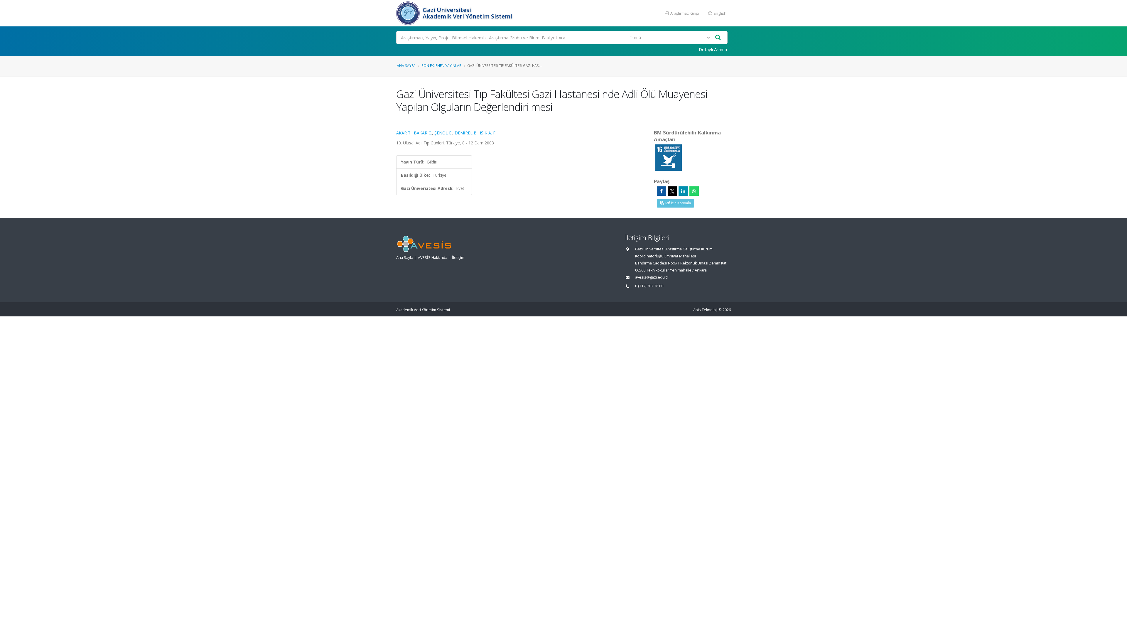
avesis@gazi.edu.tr (651, 277)
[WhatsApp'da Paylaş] (694, 191)
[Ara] (718, 37)
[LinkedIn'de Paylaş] (683, 191)
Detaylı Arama (713, 49)
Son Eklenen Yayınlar (441, 65)
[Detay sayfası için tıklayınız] (668, 157)
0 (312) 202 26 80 (649, 286)
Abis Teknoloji (705, 309)
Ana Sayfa (406, 65)
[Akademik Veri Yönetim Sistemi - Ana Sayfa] (408, 13)
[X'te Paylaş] (672, 191)
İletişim (458, 257)
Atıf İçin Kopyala (677, 202)
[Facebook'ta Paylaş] (661, 191)
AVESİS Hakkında (432, 257)
